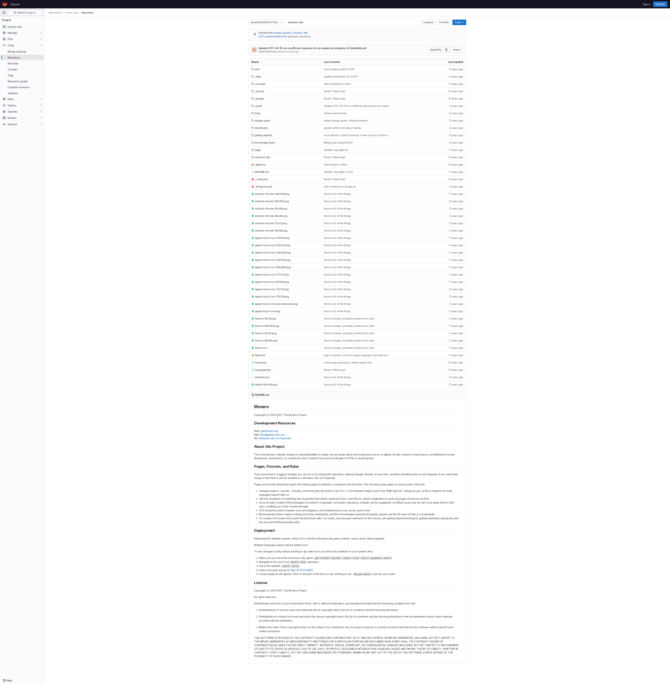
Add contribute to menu (337, 83)
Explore (15, 4)
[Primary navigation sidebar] (4, 12)
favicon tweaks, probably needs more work (349, 318)
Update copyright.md (336, 149)
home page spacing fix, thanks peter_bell (348, 362)
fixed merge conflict (335, 164)
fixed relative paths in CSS (339, 69)
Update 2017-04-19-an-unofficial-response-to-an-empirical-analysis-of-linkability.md (312, 48)
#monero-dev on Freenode (275, 438)
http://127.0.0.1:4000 (302, 570)
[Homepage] (5, 4)
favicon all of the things (337, 193)
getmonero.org (269, 430)
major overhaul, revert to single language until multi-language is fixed (357, 355)
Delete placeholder (335, 113)
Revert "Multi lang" (335, 91)
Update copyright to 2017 (338, 171)
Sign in (646, 4)
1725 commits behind (270, 36)
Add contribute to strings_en (340, 186)
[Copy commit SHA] (446, 50)
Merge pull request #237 (338, 142)
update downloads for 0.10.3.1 (341, 76)
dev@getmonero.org (272, 434)
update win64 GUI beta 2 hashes (342, 127)
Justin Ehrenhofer (267, 51)
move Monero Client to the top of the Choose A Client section (357, 135)
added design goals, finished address (346, 120)
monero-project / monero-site (290, 32)
